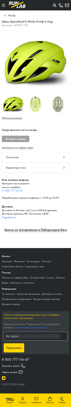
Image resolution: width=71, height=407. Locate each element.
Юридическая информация (16, 299)
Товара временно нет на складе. (20, 129)
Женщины (19, 261)
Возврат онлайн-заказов (46, 299)
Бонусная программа (28, 294)
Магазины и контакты (22, 282)
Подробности (9, 217)
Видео (5, 282)
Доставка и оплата (52, 294)
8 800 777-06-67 (15, 359)
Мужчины (7, 261)
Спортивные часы (34, 266)
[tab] (35, 157)
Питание (46, 261)
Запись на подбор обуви (15, 277)
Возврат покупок (11, 304)
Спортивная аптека (12, 266)
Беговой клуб (37, 277)
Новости (60, 277)
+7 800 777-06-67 (12, 190)
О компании (8, 294)
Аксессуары (33, 261)
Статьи (50, 277)
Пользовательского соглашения (30, 327)
